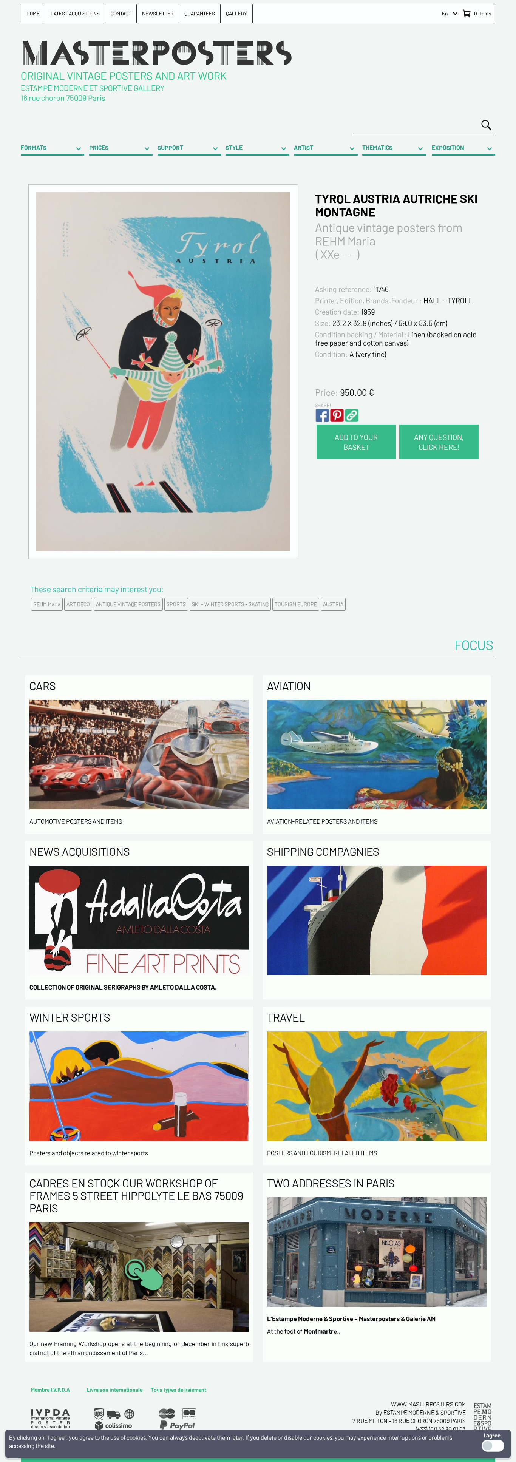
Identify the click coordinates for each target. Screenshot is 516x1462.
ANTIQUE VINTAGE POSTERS (128, 604)
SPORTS (176, 604)
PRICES (98, 147)
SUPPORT (170, 147)
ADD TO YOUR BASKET (356, 441)
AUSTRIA (333, 604)
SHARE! (323, 405)
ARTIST (303, 147)
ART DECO (78, 604)
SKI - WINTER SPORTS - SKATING (230, 604)
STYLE (234, 147)
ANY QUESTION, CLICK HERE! (438, 441)
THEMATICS (377, 147)
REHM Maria (46, 604)
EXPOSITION (448, 147)
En (445, 13)
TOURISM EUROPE (296, 604)
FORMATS (33, 147)
